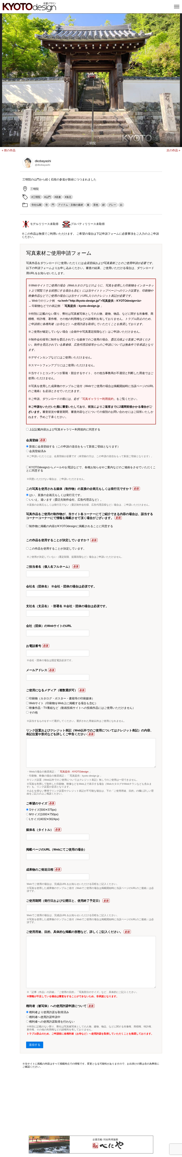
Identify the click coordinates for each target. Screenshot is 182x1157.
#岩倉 (58, 197)
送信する (34, 1044)
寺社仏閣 (36, 204)
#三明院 (35, 197)
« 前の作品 (8, 150)
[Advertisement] (91, 1102)
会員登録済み (37, 451)
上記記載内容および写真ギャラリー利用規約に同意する (64, 429)
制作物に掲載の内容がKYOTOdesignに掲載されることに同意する (70, 526)
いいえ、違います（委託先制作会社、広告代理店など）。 (65, 499)
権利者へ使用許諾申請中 (44, 1017)
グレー (112, 204)
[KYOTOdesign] (29, 9)
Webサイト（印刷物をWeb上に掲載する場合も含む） (63, 703)
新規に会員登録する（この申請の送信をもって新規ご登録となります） (74, 446)
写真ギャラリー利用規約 (98, 398)
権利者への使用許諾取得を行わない (51, 1021)
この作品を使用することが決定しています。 (57, 548)
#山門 (47, 197)
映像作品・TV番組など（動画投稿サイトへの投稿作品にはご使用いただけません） (81, 707)
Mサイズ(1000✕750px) (43, 814)
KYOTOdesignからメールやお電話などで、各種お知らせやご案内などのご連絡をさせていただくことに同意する (91, 469)
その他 (33, 712)
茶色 (95, 204)
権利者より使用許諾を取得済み (48, 1012)
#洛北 (68, 197)
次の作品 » (173, 150)
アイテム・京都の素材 (70, 204)
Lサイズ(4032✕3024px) (43, 819)
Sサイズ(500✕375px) (42, 809)
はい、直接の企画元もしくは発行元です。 (55, 495)
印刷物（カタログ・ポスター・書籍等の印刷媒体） (61, 698)
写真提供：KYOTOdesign (74, 771)
